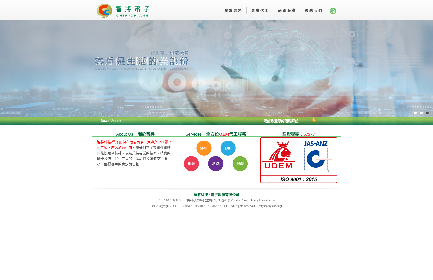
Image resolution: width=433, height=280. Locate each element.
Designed (262, 206)
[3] (216, 72)
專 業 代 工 (259, 10)
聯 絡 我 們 (313, 10)
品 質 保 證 (286, 10)
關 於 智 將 (233, 10)
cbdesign (277, 206)
